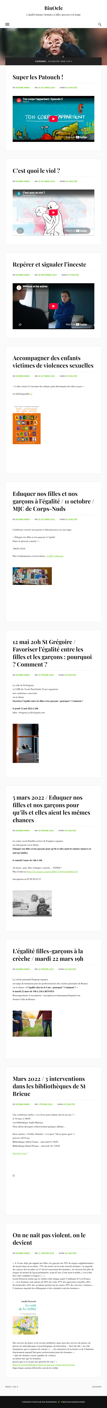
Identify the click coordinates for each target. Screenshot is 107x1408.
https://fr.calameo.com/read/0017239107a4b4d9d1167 (52, 871)
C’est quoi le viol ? (36, 170)
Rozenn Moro (23, 88)
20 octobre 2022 (46, 376)
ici (31, 393)
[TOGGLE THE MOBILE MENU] (7, 24)
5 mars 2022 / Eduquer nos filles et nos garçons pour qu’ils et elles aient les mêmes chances (51, 808)
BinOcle (53, 8)
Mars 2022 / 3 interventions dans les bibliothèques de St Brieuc (49, 1086)
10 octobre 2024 (46, 88)
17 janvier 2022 (46, 1253)
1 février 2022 (45, 1104)
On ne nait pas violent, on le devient (49, 1238)
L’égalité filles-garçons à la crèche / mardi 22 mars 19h (48, 954)
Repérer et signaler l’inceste (49, 264)
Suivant (97, 1387)
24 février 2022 (46, 675)
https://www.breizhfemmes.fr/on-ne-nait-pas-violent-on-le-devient (44, 1364)
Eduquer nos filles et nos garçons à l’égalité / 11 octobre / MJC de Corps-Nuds (53, 501)
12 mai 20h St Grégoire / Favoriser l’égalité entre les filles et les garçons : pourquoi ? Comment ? (52, 653)
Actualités (71, 88)
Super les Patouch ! (38, 77)
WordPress (51, 1402)
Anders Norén (78, 1402)
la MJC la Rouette (55, 555)
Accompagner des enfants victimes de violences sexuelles (53, 361)
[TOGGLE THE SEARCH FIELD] (100, 24)
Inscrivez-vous (19, 1153)
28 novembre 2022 (47, 275)
